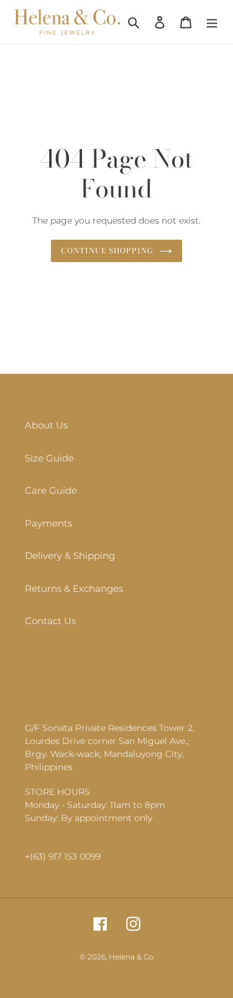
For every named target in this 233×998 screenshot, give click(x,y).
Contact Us (50, 621)
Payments (48, 523)
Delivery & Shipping (70, 555)
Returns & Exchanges (74, 588)
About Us (46, 425)
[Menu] (212, 22)
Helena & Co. (131, 956)
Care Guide (51, 490)
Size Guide (49, 458)
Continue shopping (107, 250)
